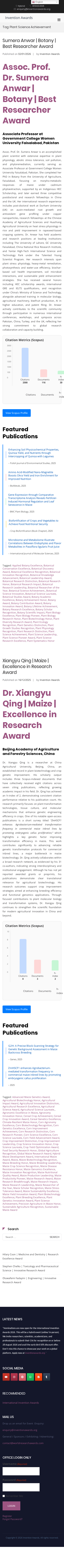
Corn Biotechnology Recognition (34, 1125)
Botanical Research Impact (26, 584)
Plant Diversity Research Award (31, 620)
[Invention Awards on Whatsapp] (30, 1377)
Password (14, 1480)
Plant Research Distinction (32, 631)
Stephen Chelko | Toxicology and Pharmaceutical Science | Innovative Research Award (31, 1268)
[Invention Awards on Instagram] (14, 1377)
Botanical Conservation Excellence (28, 567)
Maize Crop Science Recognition (21, 1166)
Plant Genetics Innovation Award (27, 1199)
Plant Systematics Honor (41, 640)
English (39, 2)
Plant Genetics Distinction (32, 625)
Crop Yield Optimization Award (41, 1147)
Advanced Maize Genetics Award (31, 1097)
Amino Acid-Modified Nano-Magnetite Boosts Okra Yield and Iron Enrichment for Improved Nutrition (33, 475)
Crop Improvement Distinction (20, 1141)
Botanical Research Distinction (20, 581)
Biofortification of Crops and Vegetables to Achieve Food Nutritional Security (33, 522)
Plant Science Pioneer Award (19, 637)
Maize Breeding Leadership (45, 1162)
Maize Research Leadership (18, 1185)
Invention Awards (19, 17)
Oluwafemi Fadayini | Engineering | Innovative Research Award (29, 1280)
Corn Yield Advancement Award (41, 1137)
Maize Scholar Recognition (28, 1188)
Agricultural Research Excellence (21, 1106)
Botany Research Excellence (18, 609)
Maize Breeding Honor (15, 1162)
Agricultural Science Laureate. (37, 1109)
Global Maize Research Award (34, 1153)
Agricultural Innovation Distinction (39, 1103)
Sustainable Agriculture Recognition (23, 1206)
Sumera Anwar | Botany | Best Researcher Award (29, 43)
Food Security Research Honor (20, 1150)
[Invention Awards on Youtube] (6, 1377)
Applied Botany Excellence (27, 565)
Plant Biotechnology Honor (37, 618)
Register (7, 1516)
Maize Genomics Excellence (39, 1169)
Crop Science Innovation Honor (34, 1144)
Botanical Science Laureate (40, 593)
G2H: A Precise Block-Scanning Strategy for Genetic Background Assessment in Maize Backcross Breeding (33, 1049)
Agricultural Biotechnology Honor (21, 1100)
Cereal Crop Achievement (38, 1116)
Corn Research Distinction (33, 1131)
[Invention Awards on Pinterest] (22, 1377)
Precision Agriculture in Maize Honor (40, 1203)
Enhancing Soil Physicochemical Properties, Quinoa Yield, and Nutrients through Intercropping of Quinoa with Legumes (33, 453)
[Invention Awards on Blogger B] (38, 1377)
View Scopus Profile (17, 413)
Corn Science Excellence (37, 1134)
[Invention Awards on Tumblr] (46, 1377)
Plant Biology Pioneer (28, 615)
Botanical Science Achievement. (27, 590)
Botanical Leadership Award (35, 578)
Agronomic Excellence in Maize (20, 1112)
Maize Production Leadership (36, 1175)
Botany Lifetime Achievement (40, 606)
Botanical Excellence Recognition (29, 571)
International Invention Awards (21, 1402)
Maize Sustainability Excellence (41, 1191)
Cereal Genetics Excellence (45, 1119)
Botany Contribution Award (26, 603)
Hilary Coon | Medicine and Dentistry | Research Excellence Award (31, 1256)
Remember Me (14, 1496)
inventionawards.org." (36, 1351)
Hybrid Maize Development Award (31, 1155)
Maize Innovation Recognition (19, 1172)
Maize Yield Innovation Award (20, 1194)
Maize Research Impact (44, 1181)
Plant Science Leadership (42, 634)
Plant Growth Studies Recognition (28, 626)
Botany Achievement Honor (31, 600)
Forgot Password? (12, 1519)
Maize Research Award (40, 1178)
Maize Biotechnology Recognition (38, 1159)
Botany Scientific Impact (31, 612)
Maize (14, 1159)
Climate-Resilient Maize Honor (20, 1122)
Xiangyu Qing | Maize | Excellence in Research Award (27, 666)
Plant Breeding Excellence (30, 1197)
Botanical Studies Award (16, 596)
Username (15, 1464)
